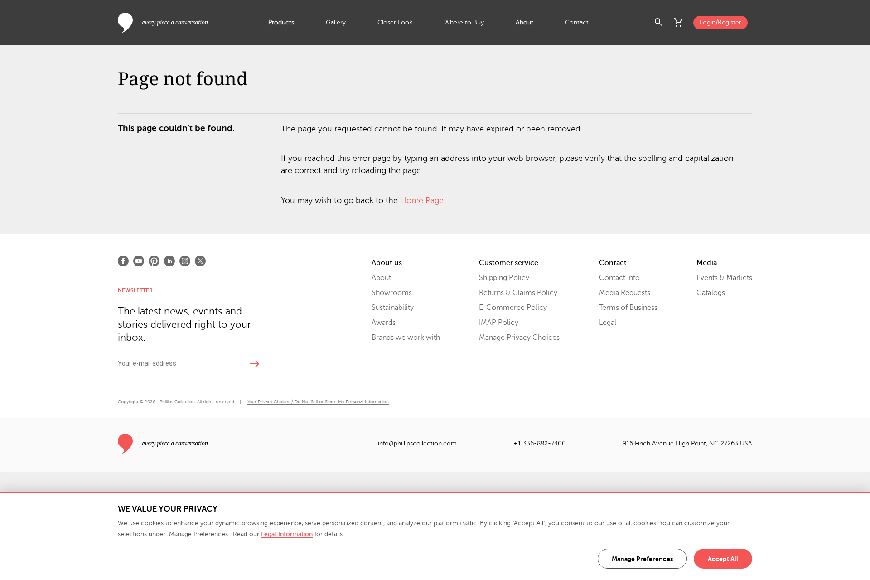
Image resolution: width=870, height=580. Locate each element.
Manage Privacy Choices (519, 338)
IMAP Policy (498, 323)
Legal (607, 323)
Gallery (336, 22)
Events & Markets (724, 278)
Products (281, 22)
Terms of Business (628, 308)
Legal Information (287, 534)
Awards (384, 323)
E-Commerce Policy (513, 308)
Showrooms (392, 293)
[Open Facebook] (123, 261)
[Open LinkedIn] (169, 261)
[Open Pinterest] (154, 261)
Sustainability (393, 308)
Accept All (723, 558)
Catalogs (710, 293)
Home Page (422, 200)
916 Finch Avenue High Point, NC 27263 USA (687, 443)
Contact (577, 22)
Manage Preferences (642, 558)
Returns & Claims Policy (518, 293)
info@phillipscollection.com (417, 443)
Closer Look (394, 22)
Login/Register (720, 22)
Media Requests (624, 293)
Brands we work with (406, 338)
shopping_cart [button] (678, 22)
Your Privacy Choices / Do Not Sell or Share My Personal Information (318, 401)
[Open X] (200, 261)
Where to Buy (464, 22)
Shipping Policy (504, 278)
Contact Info (619, 278)
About (524, 22)
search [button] (658, 22)
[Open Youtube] (138, 261)
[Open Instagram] (184, 261)
